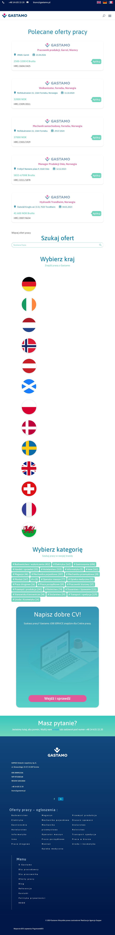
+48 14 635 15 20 (17, 787)
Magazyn (47, 815)
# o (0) (34, 579)
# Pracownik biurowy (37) (80, 584)
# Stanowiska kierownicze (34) (28, 594)
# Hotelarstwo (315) (51, 569)
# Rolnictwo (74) (53, 589)
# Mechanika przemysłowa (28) (82, 574)
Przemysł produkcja (84, 815)
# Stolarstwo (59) (56, 594)
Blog (21, 884)
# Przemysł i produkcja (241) (27, 589)
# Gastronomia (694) (84, 564)
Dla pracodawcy (29, 869)
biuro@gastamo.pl (19, 791)
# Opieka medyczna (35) (80, 579)
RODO (22, 903)
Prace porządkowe (53, 839)
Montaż (46, 844)
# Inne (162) (92, 569)
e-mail (55, 729)
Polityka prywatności (32, 898)
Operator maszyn (52, 834)
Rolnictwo (78, 830)
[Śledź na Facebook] (54, 799)
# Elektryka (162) (62, 564)
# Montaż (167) (20, 579)
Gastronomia (19, 825)
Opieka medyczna (53, 849)
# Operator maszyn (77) (53, 579)
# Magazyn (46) (20, 574)
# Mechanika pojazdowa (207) (47, 574)
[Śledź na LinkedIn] (60, 799)
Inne (14, 839)
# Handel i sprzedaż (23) (25, 569)
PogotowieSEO (37, 929)
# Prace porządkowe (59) (51, 584)
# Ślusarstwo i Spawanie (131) (80, 589)
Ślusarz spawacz (82, 820)
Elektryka (18, 820)
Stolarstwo (79, 825)
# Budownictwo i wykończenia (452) (31, 564)
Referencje (25, 889)
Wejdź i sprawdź (57, 698)
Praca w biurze (81, 839)
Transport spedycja (84, 834)
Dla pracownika (28, 874)
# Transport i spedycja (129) (83, 594)
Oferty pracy (27, 879)
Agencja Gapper (95, 920)
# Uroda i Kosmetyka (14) (26, 599)
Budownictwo (20, 815)
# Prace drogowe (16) (24, 584)
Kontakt (23, 893)
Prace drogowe (21, 844)
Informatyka (19, 834)
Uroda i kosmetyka (84, 844)
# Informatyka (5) (74, 569)
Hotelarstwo (19, 830)
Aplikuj (96, 61)
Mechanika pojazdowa (56, 820)
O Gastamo (25, 865)
